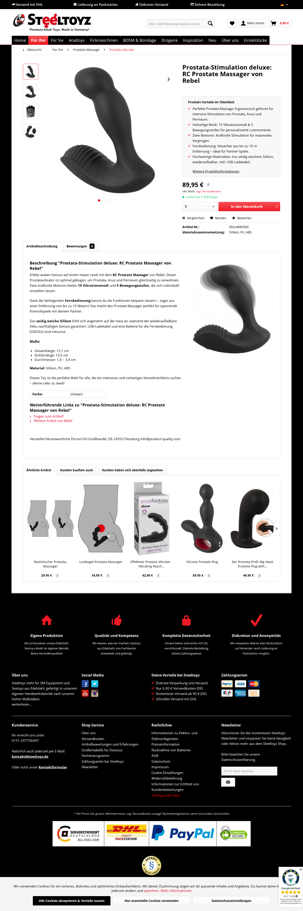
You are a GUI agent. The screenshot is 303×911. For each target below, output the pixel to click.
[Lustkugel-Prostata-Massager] (101, 518)
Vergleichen (195, 218)
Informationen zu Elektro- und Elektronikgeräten (174, 736)
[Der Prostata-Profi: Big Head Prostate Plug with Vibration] (252, 518)
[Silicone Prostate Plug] (202, 518)
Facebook (85, 684)
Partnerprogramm (95, 755)
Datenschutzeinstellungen (231, 901)
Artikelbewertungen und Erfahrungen (110, 744)
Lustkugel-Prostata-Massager (100, 562)
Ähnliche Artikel (38, 470)
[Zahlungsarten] (255, 688)
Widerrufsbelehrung (167, 778)
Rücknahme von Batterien (171, 750)
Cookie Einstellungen (167, 772)
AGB (155, 755)
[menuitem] (180, 23)
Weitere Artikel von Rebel (52, 420)
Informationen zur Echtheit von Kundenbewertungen (175, 787)
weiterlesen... (22, 704)
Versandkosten (93, 738)
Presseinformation (166, 744)
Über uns (89, 733)
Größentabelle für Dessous (102, 750)
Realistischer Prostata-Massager (50, 564)
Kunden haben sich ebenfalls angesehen (132, 470)
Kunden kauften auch (76, 470)
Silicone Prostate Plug (202, 562)
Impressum (160, 767)
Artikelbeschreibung (41, 246)
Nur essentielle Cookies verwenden (152, 901)
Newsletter (90, 767)
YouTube (85, 693)
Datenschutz (161, 761)
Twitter (94, 684)
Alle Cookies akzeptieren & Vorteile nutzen (71, 901)
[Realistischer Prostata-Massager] (51, 518)
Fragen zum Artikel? (48, 416)
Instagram (94, 693)
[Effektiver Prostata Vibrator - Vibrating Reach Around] (151, 518)
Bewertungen (80, 246)
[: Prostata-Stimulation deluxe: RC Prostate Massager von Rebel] (30, 71)
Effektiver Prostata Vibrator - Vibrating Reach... (151, 564)
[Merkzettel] (232, 23)
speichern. (152, 890)
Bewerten (244, 218)
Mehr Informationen (176, 890)
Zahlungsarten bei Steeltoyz (103, 761)
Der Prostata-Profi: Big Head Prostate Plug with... (252, 564)
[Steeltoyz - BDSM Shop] (59, 24)
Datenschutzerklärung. (238, 759)
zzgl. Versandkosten (208, 191)
